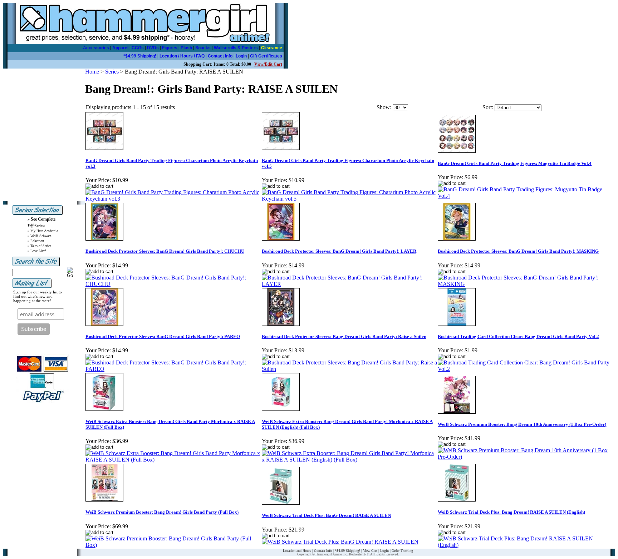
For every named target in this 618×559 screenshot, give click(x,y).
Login (241, 56)
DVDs (153, 47)
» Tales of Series (39, 246)
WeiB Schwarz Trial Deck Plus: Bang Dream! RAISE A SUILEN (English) (511, 512)
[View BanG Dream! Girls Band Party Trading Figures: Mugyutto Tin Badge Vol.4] (525, 196)
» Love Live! (37, 251)
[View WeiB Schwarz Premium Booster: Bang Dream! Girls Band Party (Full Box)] (173, 545)
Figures (169, 47)
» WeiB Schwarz (39, 236)
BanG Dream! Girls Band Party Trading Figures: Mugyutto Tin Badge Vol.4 (515, 163)
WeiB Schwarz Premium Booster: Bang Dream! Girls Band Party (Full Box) (162, 512)
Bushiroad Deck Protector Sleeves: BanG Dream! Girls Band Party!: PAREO (162, 336)
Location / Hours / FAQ (182, 56)
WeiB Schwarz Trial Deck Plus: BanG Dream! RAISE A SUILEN (326, 515)
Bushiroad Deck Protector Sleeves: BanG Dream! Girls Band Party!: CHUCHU (164, 251)
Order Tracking (402, 551)
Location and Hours (297, 551)
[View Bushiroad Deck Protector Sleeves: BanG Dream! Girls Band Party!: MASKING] (525, 284)
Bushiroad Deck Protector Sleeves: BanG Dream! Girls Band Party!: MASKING (518, 251)
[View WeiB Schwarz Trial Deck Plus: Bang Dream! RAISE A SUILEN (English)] (525, 545)
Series (112, 72)
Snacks (203, 47)
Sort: (487, 107)
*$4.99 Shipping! (139, 56)
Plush (186, 47)
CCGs (138, 47)
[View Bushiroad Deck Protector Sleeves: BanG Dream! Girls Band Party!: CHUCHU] (173, 284)
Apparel (120, 47)
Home (92, 72)
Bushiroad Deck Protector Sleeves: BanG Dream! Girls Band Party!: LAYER (339, 251)
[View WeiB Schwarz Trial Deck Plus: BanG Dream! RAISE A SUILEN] (340, 542)
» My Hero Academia (43, 231)
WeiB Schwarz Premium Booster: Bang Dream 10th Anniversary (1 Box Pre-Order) (522, 424)
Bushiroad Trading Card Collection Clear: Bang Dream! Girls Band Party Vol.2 (518, 336)
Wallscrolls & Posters (236, 47)
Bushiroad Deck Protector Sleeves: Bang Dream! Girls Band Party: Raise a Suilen (344, 336)
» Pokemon (36, 241)
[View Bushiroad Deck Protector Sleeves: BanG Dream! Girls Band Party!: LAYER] (349, 284)
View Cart (370, 551)
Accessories (96, 47)
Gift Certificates (266, 56)
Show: (384, 107)
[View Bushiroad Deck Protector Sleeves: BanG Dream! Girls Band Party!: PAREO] (173, 369)
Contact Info (220, 56)
